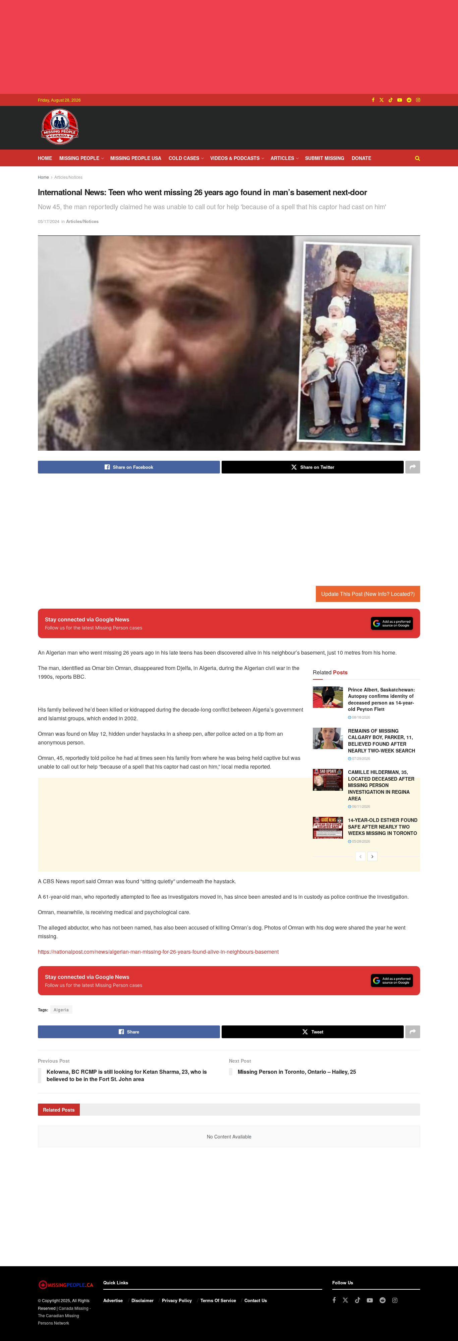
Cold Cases (184, 158)
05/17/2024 (48, 221)
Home (45, 158)
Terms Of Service (218, 1300)
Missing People (79, 158)
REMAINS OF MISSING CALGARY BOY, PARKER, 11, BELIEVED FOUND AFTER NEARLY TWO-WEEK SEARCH (381, 740)
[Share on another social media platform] (412, 467)
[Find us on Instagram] (418, 100)
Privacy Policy (177, 1300)
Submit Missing (324, 158)
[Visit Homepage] (59, 128)
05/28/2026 (360, 841)
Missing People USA (135, 158)
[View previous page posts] (360, 856)
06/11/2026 (360, 806)
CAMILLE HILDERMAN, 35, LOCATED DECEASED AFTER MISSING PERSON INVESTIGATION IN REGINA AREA (381, 785)
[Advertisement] (229, 47)
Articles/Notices (68, 177)
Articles (282, 158)
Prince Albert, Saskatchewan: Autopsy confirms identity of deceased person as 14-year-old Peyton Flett (381, 699)
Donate (361, 158)
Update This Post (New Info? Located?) (368, 594)
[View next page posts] (372, 856)
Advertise (113, 1300)
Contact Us (255, 1300)
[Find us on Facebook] (373, 100)
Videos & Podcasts (235, 158)
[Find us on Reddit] (409, 100)
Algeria (61, 1009)
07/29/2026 (360, 758)
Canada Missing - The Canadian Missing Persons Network (64, 1315)
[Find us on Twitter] (381, 100)
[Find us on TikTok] (391, 100)
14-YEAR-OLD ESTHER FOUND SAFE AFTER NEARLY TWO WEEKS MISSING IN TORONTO (382, 826)
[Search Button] (417, 158)
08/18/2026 (360, 717)
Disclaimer (142, 1300)
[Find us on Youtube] (399, 100)
